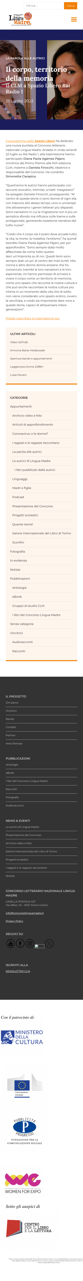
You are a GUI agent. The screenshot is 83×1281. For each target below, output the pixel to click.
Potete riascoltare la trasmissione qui (32, 318)
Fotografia (17, 551)
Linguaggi (19, 479)
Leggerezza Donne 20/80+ (27, 366)
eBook (17, 596)
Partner (10, 735)
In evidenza (18, 560)
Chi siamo (12, 702)
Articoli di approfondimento (32, 424)
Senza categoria (21, 624)
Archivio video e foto (27, 415)
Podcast (18, 497)
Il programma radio (30, 141)
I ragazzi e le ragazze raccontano (35, 443)
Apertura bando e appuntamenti (31, 358)
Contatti (11, 727)
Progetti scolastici (25, 515)
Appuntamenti (21, 406)
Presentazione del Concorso (32, 506)
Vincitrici (16, 633)
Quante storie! (22, 524)
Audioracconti (22, 642)
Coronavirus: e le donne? (30, 433)
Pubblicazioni (20, 578)
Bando (10, 719)
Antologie (19, 588)
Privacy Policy (14, 921)
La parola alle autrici (27, 452)
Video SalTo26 (19, 342)
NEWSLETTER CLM (18, 971)
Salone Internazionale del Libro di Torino (41, 533)
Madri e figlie (21, 488)
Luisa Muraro (18, 375)
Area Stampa (14, 743)
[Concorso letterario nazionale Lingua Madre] (20, 25)
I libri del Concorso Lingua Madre (36, 615)
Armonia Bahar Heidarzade (27, 350)
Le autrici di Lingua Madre (31, 461)
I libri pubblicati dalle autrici (34, 470)
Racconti (18, 651)
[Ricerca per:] (44, 5)
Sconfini (18, 542)
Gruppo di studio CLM (28, 606)
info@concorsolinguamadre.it (25, 913)
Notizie (15, 569)
